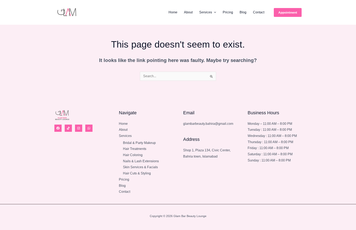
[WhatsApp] (89, 128)
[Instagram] (78, 128)
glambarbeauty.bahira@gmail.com (208, 123)
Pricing (228, 12)
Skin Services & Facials (140, 167)
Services (205, 12)
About (188, 12)
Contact (258, 12)
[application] (214, 12)
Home (173, 12)
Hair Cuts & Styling (137, 173)
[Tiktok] (68, 128)
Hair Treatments (134, 149)
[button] (288, 12)
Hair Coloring (133, 155)
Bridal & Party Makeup (139, 143)
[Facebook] (58, 128)
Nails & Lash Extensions (141, 161)
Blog (243, 12)
